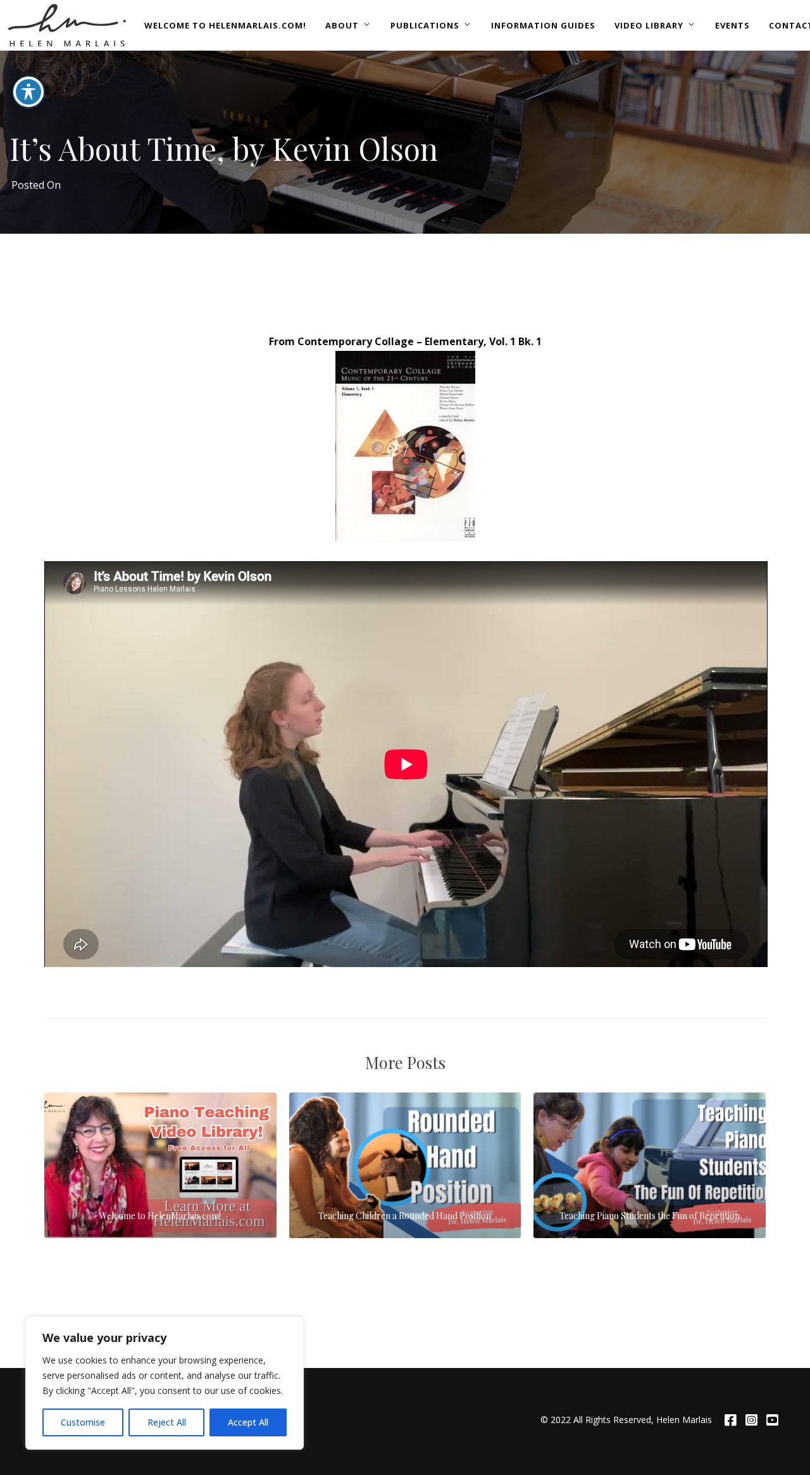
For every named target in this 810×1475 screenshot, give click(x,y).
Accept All (248, 1422)
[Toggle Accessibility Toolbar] (28, 92)
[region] (164, 1383)
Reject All (166, 1422)
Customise (83, 1422)
